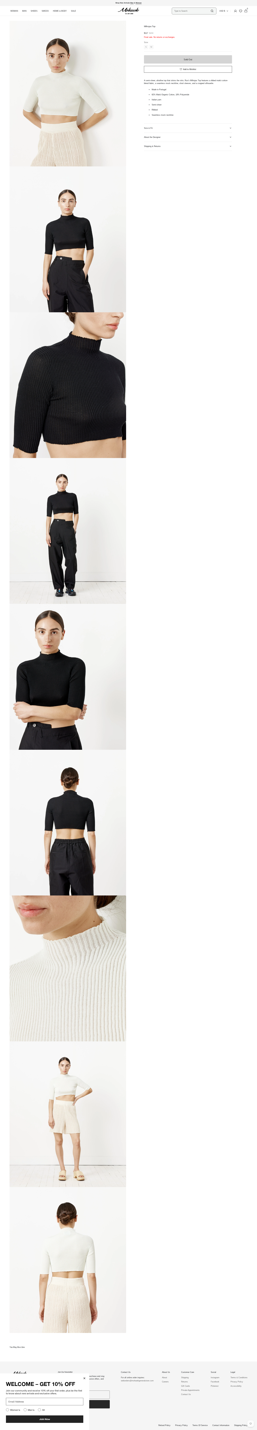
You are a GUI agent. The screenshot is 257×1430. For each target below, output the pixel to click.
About (164, 1377)
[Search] (212, 11)
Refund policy (164, 1425)
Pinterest (214, 1386)
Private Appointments (190, 1390)
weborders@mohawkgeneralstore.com (136, 1381)
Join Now (44, 1419)
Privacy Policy (237, 1382)
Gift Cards (185, 1386)
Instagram (215, 1377)
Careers (165, 1382)
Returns (184, 1382)
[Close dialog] (84, 1378)
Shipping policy (240, 1425)
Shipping (185, 1377)
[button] (234, 11)
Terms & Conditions (239, 1377)
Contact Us (186, 1394)
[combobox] (192, 11)
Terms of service (200, 1425)
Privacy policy (181, 1425)
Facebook (215, 1382)
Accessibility (236, 1386)
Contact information (220, 1425)
